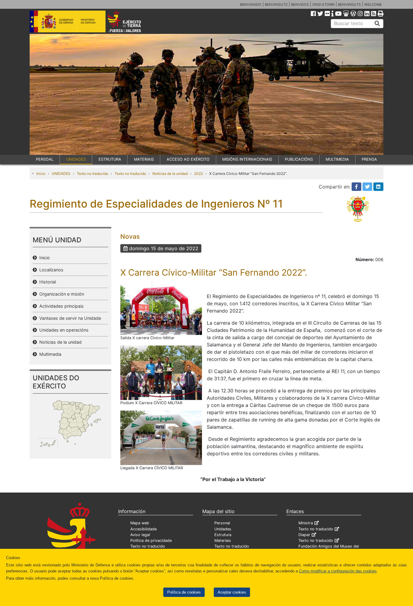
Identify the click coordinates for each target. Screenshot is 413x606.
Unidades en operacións (63, 329)
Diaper (304, 534)
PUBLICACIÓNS (299, 159)
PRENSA (369, 159)
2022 (198, 173)
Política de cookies (184, 592)
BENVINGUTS (276, 4)
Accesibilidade (143, 529)
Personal (222, 523)
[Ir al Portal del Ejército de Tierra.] (131, 21)
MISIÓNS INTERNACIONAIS (247, 159)
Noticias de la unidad (170, 173)
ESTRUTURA (110, 159)
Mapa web (139, 523)
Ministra (305, 523)
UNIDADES (76, 159)
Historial (46, 281)
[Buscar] (377, 24)
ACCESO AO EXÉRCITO (188, 159)
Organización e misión (60, 293)
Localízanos (50, 269)
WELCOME (373, 4)
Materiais (222, 540)
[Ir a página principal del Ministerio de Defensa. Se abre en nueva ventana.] (68, 21)
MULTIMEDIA (337, 159)
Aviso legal (140, 534)
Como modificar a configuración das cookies (338, 571)
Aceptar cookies (232, 592)
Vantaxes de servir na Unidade (69, 318)
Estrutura (222, 534)
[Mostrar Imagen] (161, 307)
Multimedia (49, 354)
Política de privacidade (151, 540)
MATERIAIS (144, 159)
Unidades (222, 529)
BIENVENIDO (250, 4)
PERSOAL (45, 159)
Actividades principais (60, 306)
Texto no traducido (92, 173)
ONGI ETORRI (323, 4)
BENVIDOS (300, 4)
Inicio (40, 173)
